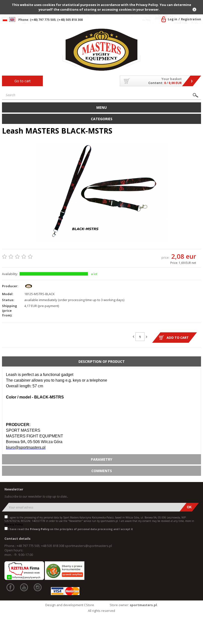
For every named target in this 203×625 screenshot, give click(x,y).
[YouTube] (24, 587)
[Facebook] (10, 587)
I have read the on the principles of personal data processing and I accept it (70, 529)
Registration (191, 19)
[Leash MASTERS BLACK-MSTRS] (101, 192)
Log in (172, 19)
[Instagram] (38, 587)
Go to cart (22, 81)
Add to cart (178, 337)
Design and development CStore (69, 605)
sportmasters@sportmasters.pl (88, 545)
